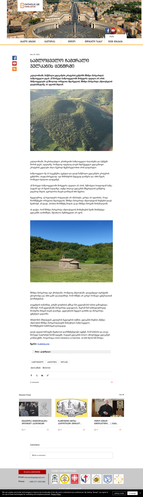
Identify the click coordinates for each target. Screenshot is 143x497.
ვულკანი (64, 362)
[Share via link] (48, 375)
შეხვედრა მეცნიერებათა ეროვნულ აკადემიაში (34, 422)
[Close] (140, 493)
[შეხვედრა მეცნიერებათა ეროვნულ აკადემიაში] (35, 408)
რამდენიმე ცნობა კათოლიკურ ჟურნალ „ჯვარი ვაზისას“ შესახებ (70, 422)
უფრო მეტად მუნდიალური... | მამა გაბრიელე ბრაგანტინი (106, 422)
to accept (132, 493)
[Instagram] (124, 30)
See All (121, 395)
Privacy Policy (56, 494)
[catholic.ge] (107, 30)
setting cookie (119, 493)
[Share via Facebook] (31, 375)
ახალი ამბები (36, 368)
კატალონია (52, 362)
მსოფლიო (46, 368)
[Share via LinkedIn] (42, 375)
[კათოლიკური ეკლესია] (118, 30)
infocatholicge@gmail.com (34, 477)
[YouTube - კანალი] (113, 30)
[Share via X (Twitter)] (37, 375)
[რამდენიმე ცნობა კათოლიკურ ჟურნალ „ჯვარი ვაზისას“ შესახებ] (71, 408)
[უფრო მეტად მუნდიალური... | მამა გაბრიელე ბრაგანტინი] (107, 408)
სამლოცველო (37, 362)
